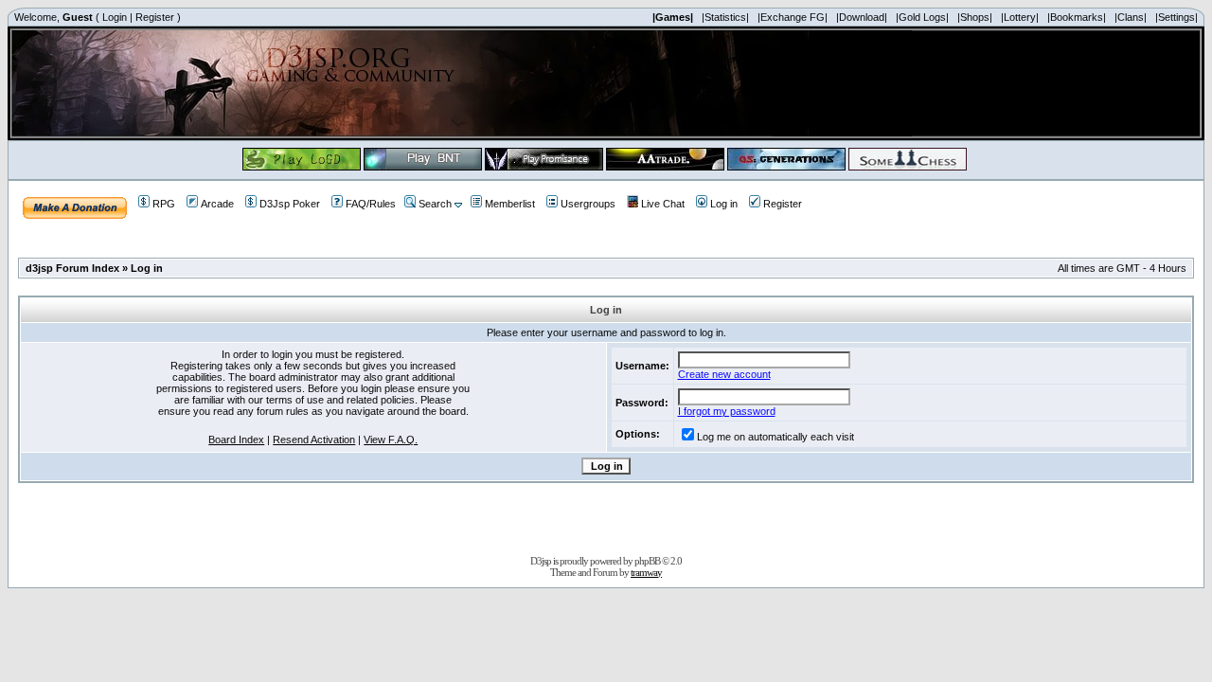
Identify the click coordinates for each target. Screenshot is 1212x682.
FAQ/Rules (371, 203)
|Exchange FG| (793, 17)
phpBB (647, 560)
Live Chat (663, 203)
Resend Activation (314, 439)
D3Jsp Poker (289, 203)
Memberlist (510, 203)
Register (154, 17)
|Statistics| (725, 17)
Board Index (236, 439)
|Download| (861, 17)
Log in (724, 203)
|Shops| (974, 17)
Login (114, 17)
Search (435, 203)
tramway (646, 572)
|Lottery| (1020, 17)
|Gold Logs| (922, 17)
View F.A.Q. (391, 439)
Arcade (217, 203)
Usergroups (588, 203)
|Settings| (1176, 17)
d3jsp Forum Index (72, 268)
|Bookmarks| (1076, 17)
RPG (163, 203)
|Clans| (1130, 17)
